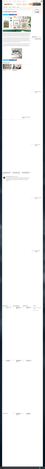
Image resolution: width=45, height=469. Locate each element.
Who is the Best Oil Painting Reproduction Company (18, 414)
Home (4, 1)
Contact (10, 1)
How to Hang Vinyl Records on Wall (8, 360)
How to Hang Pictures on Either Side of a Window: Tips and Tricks (7, 173)
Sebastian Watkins (14, 176)
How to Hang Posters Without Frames (28, 307)
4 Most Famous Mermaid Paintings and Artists (19, 308)
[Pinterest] (16, 14)
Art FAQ (6, 9)
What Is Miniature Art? (5, 413)
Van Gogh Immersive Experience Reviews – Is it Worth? (19, 361)
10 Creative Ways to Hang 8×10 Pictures (28, 413)
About (7, 1)
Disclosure (14, 1)
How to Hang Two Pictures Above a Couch (29, 360)
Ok (39, 467)
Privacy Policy (19, 1)
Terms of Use (24, 1)
